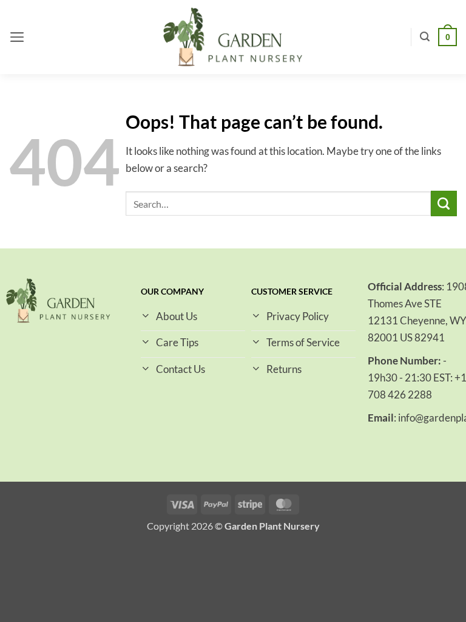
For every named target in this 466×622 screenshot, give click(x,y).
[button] (17, 37)
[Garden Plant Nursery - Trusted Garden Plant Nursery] (233, 37)
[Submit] (444, 204)
